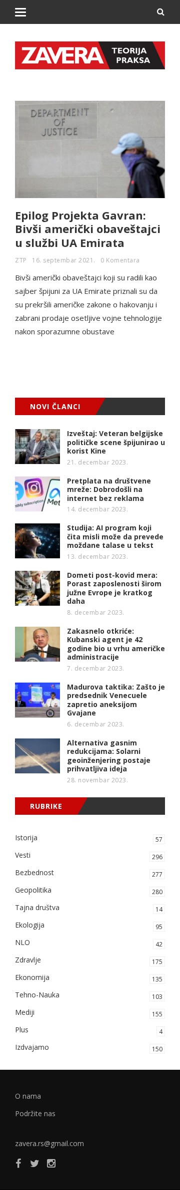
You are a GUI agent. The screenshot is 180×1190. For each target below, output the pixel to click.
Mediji (88, 1012)
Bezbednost (88, 873)
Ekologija (88, 925)
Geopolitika (88, 890)
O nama (28, 1096)
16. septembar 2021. (64, 260)
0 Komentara (120, 260)
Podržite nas (35, 1113)
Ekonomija (88, 977)
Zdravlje (88, 960)
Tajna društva (88, 908)
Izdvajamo (88, 1047)
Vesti (88, 855)
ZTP (21, 260)
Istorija (88, 838)
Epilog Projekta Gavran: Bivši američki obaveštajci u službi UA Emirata (87, 229)
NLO (88, 943)
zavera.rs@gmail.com (49, 1143)
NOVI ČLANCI (55, 406)
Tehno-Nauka (88, 995)
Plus (88, 1030)
